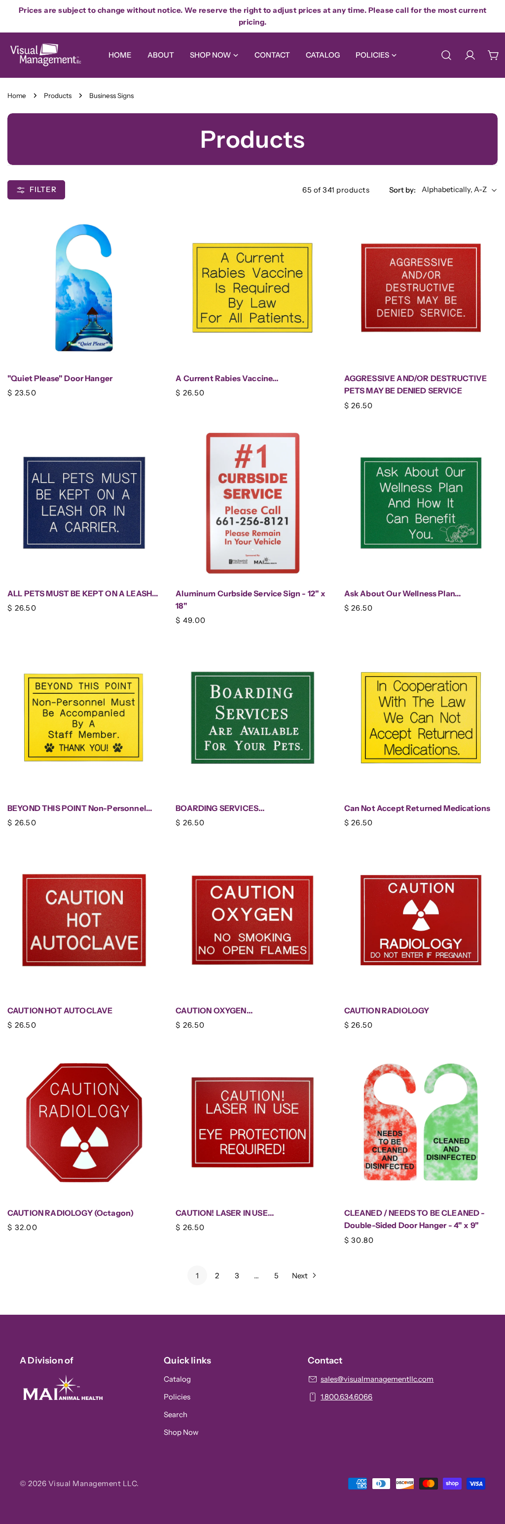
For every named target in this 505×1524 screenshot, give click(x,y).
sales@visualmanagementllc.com (377, 1379)
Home (16, 95)
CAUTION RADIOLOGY (387, 1010)
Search (175, 1414)
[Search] (446, 55)
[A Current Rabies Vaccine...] (252, 287)
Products (58, 95)
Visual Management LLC (92, 1483)
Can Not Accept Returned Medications (417, 808)
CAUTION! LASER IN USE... (225, 1213)
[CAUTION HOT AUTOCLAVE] (84, 920)
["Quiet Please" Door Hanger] (84, 287)
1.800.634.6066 (346, 1396)
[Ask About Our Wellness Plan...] (421, 502)
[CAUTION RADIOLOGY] (421, 920)
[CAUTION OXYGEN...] (252, 920)
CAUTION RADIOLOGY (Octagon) (70, 1213)
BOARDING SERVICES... (220, 808)
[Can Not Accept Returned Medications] (421, 717)
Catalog (177, 1379)
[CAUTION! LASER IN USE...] (252, 1122)
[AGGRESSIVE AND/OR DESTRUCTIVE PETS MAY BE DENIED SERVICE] (421, 287)
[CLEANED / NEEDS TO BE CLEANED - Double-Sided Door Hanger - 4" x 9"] (421, 1122)
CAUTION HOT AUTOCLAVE (59, 1010)
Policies (177, 1396)
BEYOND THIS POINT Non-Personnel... (79, 808)
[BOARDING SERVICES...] (252, 717)
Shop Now (181, 1432)
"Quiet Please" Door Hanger (59, 378)
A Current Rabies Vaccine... (227, 378)
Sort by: (402, 190)
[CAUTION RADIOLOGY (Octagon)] (84, 1122)
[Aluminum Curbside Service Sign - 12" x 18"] (252, 502)
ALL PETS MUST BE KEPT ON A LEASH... (83, 593)
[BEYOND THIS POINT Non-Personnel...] (84, 717)
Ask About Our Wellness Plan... (403, 593)
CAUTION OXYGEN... (214, 1010)
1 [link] (197, 1275)
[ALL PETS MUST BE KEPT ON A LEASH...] (84, 502)
